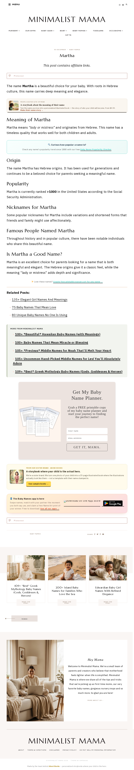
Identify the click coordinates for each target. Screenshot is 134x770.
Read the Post (26, 602)
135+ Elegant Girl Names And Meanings (39, 299)
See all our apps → (49, 508)
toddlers (98, 31)
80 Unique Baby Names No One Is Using (39, 315)
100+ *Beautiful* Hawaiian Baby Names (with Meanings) (57, 334)
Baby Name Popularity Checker (95, 149)
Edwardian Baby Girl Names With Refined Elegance (108, 591)
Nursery (13, 31)
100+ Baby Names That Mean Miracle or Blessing (51, 342)
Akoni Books (54, 766)
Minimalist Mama (67, 19)
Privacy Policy (70, 750)
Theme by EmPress (79, 760)
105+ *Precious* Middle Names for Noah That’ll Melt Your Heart (63, 350)
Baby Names (79, 31)
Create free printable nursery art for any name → (78, 281)
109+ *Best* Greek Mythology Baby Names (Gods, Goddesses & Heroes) (68, 371)
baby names (74, 49)
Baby (62, 31)
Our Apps (30, 31)
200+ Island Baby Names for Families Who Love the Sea (67, 591)
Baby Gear (46, 31)
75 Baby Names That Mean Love (34, 307)
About (21, 750)
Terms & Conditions (36, 750)
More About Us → (95, 700)
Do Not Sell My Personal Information (98, 750)
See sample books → (39, 484)
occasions (115, 31)
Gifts (68, 35)
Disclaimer (54, 750)
